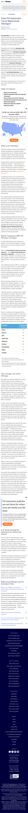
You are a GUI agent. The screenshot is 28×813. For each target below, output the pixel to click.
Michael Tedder (6, 26)
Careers (14, 744)
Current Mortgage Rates (14, 635)
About (14, 719)
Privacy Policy (14, 726)
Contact (14, 721)
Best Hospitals (14, 701)
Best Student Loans (14, 663)
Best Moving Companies (14, 655)
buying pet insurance (19, 52)
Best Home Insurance (14, 678)
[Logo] (8, 1)
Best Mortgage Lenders (14, 638)
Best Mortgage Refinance (14, 643)
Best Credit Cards (14, 648)
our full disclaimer (19, 795)
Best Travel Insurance (14, 709)
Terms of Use (14, 729)
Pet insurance (5, 35)
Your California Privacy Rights (14, 734)
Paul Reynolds (7, 27)
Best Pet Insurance (14, 711)
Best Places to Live (14, 703)
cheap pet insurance (15, 63)
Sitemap (14, 741)
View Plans (14, 140)
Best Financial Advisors (14, 686)
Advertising (14, 739)
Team (14, 724)
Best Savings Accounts (14, 653)
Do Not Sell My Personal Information (14, 731)
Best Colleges (14, 698)
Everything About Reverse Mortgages (14, 645)
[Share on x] (12, 752)
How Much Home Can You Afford (14, 640)
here (16, 800)
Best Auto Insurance (14, 673)
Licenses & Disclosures (14, 736)
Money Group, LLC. (13, 784)
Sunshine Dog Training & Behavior (11, 226)
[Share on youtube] (18, 752)
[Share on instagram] (15, 752)
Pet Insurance (11, 14)
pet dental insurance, (13, 72)
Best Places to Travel (14, 706)
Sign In (24, 1)
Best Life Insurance (14, 681)
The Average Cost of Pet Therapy (14, 98)
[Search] (4, 1)
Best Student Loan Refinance (14, 666)
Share (24, 14)
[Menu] (2, 1)
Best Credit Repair (14, 668)
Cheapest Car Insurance (14, 676)
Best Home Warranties (14, 683)
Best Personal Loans (14, 671)
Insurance (3, 14)
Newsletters (14, 693)
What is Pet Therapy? (10, 92)
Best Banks (14, 650)
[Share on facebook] (10, 752)
